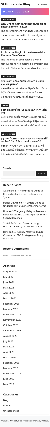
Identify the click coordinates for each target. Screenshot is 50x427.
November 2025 (12, 319)
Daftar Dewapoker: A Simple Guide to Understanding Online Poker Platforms (24, 204)
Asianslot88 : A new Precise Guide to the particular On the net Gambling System (23, 194)
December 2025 (12, 314)
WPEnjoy (45, 421)
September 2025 (12, 330)
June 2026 (8, 282)
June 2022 (8, 378)
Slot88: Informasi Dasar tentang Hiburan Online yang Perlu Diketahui (23, 225)
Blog (5, 400)
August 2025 (10, 335)
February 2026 (11, 303)
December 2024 (12, 373)
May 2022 (8, 384)
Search (7, 168)
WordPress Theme (31, 421)
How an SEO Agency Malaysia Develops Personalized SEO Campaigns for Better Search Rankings (25, 214)
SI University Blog (15, 4)
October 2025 (10, 325)
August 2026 (10, 271)
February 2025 (11, 362)
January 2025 (10, 368)
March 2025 (9, 357)
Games (5, 105)
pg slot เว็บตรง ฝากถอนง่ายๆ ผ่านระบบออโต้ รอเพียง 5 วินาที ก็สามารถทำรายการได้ (24, 140)
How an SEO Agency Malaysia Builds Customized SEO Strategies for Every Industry (23, 235)
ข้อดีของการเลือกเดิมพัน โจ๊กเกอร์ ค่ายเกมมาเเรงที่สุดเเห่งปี (22, 82)
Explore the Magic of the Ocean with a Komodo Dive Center (23, 54)
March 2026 (9, 298)
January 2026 (10, 309)
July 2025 (8, 341)
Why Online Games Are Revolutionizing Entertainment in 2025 (24, 25)
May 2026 (8, 287)
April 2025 (8, 352)
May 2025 (8, 346)
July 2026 (8, 276)
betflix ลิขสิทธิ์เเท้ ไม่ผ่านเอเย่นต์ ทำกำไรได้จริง (24, 111)
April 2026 (8, 292)
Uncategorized (8, 19)
